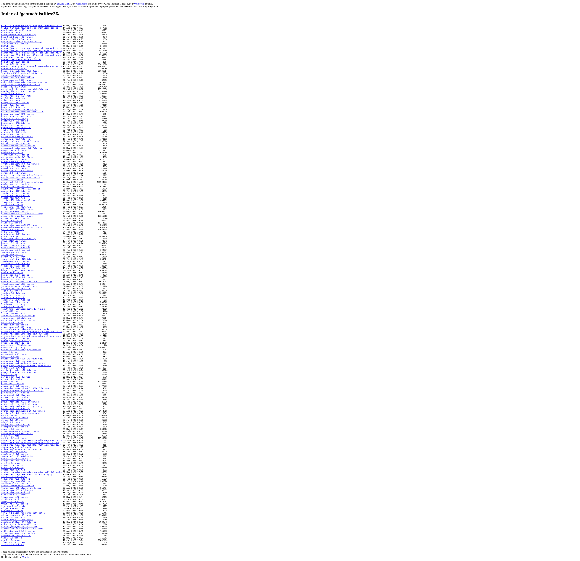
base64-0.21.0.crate (12, 105)
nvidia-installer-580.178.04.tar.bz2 (22, 359)
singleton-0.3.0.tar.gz (14, 454)
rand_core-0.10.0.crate (14, 418)
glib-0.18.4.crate (11, 220)
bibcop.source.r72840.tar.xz (17, 114)
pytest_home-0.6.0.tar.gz (15, 408)
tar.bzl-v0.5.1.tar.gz (14, 476)
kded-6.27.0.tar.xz (12, 273)
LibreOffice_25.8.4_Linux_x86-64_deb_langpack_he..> (31, 55)
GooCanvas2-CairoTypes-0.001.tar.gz (21, 41)
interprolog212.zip (12, 254)
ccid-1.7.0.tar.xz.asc (14, 130)
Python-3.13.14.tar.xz (14, 64)
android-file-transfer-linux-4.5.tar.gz (24, 82)
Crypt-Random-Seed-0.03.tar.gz (18, 35)
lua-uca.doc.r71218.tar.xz (16, 318)
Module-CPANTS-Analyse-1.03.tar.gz (21, 59)
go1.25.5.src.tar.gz (12, 229)
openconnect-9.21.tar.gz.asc (17, 361)
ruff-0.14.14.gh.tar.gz (14, 438)
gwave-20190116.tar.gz (14, 241)
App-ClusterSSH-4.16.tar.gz (17, 30)
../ (3, 23)
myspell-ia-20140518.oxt (15, 343)
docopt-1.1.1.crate (12, 180)
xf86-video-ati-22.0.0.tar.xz (18, 531)
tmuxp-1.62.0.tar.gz (12, 501)
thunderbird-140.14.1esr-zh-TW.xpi (21, 488)
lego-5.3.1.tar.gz (11, 291)
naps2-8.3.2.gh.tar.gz (14, 347)
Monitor (25, 557)
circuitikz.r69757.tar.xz (15, 139)
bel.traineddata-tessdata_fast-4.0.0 (22, 112)
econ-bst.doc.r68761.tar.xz (17, 186)
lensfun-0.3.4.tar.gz (13, 293)
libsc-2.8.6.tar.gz (12, 307)
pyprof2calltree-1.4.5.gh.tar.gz (20, 404)
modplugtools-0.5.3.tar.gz (16, 341)
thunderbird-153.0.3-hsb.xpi (17, 490)
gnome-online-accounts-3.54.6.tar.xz (22, 227)
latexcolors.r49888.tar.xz (16, 288)
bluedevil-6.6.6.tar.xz (14, 121)
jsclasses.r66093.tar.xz (15, 266)
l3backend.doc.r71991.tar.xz (17, 284)
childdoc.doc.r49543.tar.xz (17, 137)
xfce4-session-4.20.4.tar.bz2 (18, 533)
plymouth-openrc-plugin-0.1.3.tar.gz (22, 390)
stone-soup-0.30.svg (12, 467)
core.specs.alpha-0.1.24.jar (17, 157)
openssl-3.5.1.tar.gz (13, 368)
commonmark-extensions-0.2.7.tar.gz (21, 148)
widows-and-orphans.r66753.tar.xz (20, 524)
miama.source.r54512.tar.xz (17, 327)
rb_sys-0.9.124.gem (12, 420)
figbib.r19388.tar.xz (13, 198)
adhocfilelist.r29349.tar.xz (17, 78)
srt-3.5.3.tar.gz (11, 463)
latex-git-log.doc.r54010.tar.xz (20, 286)
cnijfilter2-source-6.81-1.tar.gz (20, 141)
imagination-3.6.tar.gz (14, 252)
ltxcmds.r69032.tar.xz (14, 313)
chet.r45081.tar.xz (12, 134)
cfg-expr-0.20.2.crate (14, 132)
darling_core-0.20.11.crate (17, 171)
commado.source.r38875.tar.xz (18, 146)
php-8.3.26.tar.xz (11, 381)
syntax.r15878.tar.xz (13, 470)
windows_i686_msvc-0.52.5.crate (19, 526)
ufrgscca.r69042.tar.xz (14, 508)
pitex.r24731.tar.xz (12, 384)
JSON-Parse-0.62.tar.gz (14, 44)
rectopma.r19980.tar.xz (14, 427)
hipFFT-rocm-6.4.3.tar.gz (15, 245)
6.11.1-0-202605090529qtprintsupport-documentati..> (31, 25)
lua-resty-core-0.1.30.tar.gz (18, 316)
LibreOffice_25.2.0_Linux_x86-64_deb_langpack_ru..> (31, 48)
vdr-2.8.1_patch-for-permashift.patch (23, 513)
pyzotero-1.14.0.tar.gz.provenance (21, 413)
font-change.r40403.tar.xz (16, 207)
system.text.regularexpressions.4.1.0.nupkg (26, 474)
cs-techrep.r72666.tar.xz (15, 166)
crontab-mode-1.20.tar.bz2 (16, 161)
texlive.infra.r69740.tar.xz (17, 481)
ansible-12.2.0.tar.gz (14, 87)
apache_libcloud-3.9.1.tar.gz (18, 91)
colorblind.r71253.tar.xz (15, 143)
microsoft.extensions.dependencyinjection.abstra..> (31, 331)
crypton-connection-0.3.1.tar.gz (20, 164)
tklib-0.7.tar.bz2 (11, 499)
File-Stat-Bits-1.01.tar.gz (17, 37)
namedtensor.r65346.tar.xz (16, 345)
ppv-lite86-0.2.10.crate (15, 393)
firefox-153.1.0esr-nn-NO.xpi (18, 200)
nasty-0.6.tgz (9, 352)
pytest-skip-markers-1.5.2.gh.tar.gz (22, 406)
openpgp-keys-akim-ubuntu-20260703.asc (23, 363)
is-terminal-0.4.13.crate (15, 263)
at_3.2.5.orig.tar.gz (13, 98)
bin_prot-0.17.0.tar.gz (14, 118)
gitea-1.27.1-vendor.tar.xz (17, 216)
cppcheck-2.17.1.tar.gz (14, 159)
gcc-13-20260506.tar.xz (14, 211)
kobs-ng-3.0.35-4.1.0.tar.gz (17, 277)
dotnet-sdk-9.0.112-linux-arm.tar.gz (22, 182)
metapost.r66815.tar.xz (14, 325)
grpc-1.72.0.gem (10, 236)
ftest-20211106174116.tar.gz (17, 209)
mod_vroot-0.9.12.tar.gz (15, 338)
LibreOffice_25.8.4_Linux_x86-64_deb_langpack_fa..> (31, 53)
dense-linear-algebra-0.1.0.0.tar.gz (22, 175)
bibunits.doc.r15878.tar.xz (17, 116)
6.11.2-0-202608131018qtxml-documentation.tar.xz (29, 28)
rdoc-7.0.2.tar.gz (11, 422)
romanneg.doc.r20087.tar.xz (17, 433)
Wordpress (139, 3)
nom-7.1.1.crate (10, 356)
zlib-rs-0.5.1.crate (12, 544)
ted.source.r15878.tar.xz (15, 479)
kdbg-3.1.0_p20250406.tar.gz (17, 270)
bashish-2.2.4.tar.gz (13, 107)
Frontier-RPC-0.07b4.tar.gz (17, 39)
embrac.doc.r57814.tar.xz (15, 191)
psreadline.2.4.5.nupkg (14, 397)
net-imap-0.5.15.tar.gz (14, 354)
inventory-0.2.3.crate (14, 257)
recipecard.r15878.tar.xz (15, 424)
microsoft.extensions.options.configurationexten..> (31, 336)
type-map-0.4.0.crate (13, 506)
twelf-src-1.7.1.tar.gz (14, 504)
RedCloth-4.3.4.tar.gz (14, 69)
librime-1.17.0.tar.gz (14, 304)
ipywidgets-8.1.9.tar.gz (15, 261)
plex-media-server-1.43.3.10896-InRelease (25, 388)
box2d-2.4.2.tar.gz (12, 125)
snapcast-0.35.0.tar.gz (14, 458)
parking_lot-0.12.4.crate (15, 377)
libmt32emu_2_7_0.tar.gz (15, 302)
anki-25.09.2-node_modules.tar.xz (20, 84)
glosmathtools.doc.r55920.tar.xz (20, 225)
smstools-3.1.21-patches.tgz (17, 456)
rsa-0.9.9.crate (10, 436)
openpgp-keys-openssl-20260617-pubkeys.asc (26, 365)
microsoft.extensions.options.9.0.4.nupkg (25, 334)
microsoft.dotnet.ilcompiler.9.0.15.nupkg (25, 329)
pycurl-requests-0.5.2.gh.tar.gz (20, 402)
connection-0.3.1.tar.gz (15, 155)
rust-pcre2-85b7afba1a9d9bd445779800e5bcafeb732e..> (31, 445)
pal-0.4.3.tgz (9, 374)
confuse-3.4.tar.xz (12, 152)
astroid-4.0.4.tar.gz (13, 93)
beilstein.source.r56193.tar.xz (19, 109)
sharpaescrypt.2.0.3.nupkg (16, 447)
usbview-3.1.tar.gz (12, 510)
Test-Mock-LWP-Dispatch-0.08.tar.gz (21, 73)
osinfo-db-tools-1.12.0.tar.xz (18, 370)
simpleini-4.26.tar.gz (14, 452)
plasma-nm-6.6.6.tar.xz (14, 386)
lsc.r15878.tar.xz (11, 311)
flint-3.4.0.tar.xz (12, 205)
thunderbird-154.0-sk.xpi (15, 492)
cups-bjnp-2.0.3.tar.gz (14, 168)
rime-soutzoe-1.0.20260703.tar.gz (20, 431)
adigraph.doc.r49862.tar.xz (17, 80)
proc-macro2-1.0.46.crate (15, 395)
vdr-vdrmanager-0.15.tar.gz (17, 515)
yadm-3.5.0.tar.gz (11, 538)
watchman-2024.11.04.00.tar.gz (18, 522)
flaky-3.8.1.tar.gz (12, 202)
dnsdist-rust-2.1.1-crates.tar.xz (20, 177)
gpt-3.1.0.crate (10, 232)
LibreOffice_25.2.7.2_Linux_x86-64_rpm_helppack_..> (31, 50)
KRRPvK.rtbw (7, 46)
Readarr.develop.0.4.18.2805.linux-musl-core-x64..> (31, 66)
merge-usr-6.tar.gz (12, 322)
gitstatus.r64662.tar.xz (15, 218)
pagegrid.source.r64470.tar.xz (18, 372)
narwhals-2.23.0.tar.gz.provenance (21, 350)
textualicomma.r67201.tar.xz (17, 486)
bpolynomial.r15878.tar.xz (16, 127)
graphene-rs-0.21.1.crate (15, 234)
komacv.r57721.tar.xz (13, 279)
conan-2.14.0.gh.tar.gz (14, 150)
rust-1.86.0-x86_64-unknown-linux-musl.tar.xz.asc (30, 442)
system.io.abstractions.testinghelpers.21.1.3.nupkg (31, 472)
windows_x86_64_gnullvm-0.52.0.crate (22, 529)
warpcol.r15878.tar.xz (14, 517)
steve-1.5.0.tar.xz (12, 465)
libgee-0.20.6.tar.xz (13, 297)
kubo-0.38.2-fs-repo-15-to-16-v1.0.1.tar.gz (26, 282)
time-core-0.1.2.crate (14, 495)
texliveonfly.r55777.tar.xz (17, 483)
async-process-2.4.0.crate (16, 96)
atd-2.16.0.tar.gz (11, 100)
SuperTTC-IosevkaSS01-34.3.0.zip (20, 71)
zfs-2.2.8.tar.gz (11, 540)
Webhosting (81, 3)
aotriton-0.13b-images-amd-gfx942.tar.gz (24, 89)
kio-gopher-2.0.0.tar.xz (15, 275)
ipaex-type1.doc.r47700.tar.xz (18, 259)
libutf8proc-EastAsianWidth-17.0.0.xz (23, 309)
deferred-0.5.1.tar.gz (14, 173)
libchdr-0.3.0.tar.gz (13, 295)
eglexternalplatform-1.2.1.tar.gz (20, 189)
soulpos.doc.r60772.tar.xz (16, 461)
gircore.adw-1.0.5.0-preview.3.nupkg (22, 214)
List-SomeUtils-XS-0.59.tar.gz (18, 57)
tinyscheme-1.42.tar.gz (14, 497)
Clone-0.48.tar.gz (11, 32)
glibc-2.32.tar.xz (11, 223)
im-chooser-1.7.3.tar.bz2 (15, 250)
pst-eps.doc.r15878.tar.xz (16, 399)
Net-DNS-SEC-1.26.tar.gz (15, 62)
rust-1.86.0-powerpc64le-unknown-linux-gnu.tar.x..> (31, 440)
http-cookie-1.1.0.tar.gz (15, 248)
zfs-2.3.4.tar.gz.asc (13, 542)
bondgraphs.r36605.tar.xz (15, 123)
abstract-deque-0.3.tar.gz (16, 75)
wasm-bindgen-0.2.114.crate (17, 520)
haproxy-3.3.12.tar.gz (14, 243)
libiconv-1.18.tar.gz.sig (15, 300)
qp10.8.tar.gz (9, 415)
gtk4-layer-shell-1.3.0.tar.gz (18, 239)
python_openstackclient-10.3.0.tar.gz (23, 411)
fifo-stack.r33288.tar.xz (15, 195)
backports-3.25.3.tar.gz (15, 103)
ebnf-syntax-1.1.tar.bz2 (15, 184)
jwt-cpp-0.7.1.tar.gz (13, 268)
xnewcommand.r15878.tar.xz (16, 535)
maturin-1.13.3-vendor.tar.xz (18, 320)
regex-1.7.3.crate (11, 429)
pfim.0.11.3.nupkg (11, 379)
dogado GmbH (64, 3)
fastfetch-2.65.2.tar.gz (15, 193)
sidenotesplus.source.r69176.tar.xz (21, 449)
